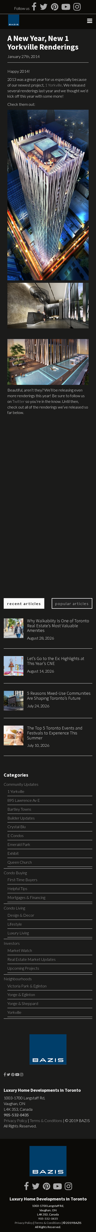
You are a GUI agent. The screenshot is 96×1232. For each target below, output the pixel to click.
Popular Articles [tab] (72, 603)
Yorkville (14, 1012)
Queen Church (19, 862)
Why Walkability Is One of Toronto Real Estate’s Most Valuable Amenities (58, 625)
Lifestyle (14, 924)
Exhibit (13, 853)
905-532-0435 (16, 1114)
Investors (12, 943)
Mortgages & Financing (26, 897)
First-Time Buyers (22, 879)
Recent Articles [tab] (24, 603)
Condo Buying (15, 872)
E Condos (15, 835)
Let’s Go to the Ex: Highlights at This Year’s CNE (55, 661)
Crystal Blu (16, 826)
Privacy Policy (15, 1120)
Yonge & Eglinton (21, 994)
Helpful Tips (17, 888)
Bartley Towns (19, 809)
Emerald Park (18, 844)
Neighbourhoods (18, 978)
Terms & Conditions (46, 1120)
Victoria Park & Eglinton (27, 985)
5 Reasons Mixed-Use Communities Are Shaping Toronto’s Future (59, 695)
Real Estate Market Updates (31, 959)
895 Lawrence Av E (23, 800)
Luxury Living (18, 932)
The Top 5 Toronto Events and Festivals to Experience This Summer (54, 733)
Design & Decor (20, 915)
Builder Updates (21, 818)
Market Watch (19, 950)
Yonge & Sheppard (22, 1003)
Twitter (18, 401)
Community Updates (21, 784)
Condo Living (14, 908)
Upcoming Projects (23, 968)
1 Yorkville (53, 85)
